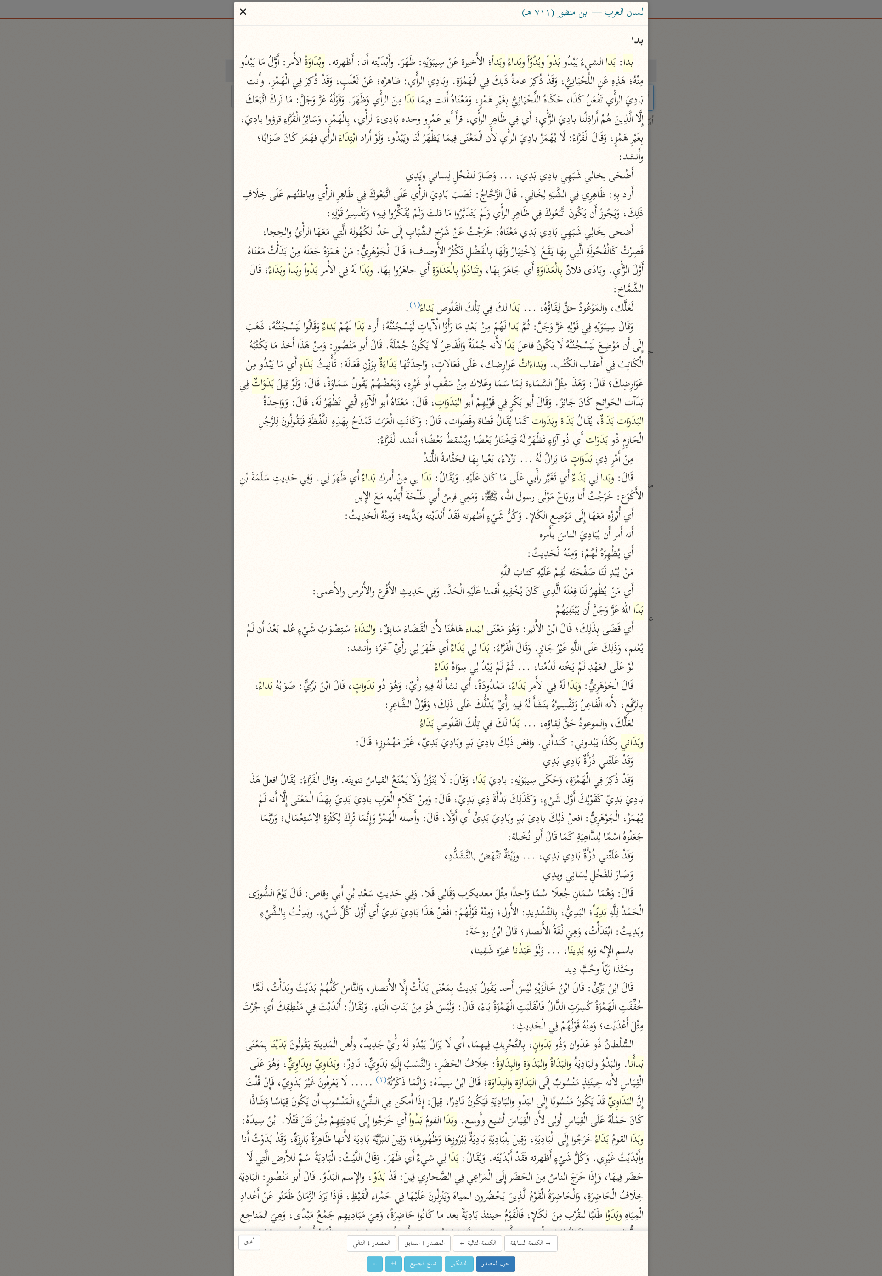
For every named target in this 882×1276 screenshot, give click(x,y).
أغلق (249, 1242)
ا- (375, 1264)
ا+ (393, 1264)
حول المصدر (495, 1264)
